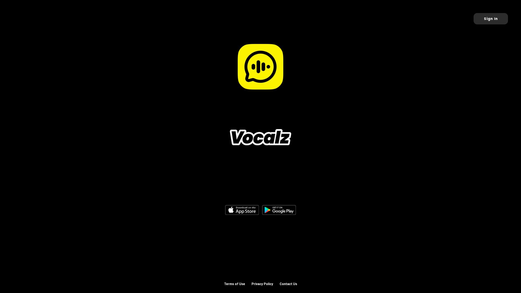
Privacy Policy (262, 284)
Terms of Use (234, 284)
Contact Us (288, 284)
